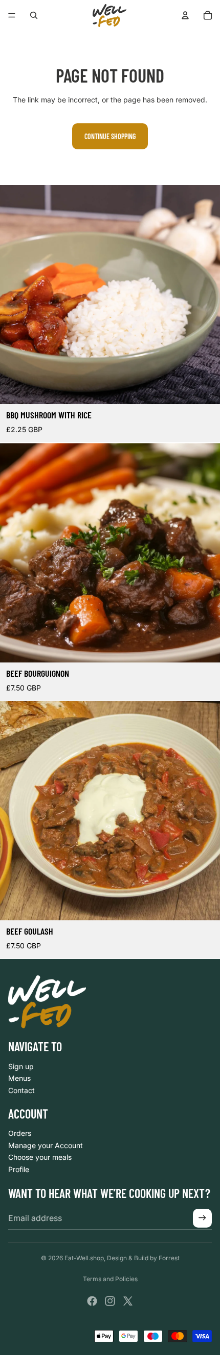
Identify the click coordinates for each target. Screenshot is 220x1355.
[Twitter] (128, 1301)
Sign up (21, 1066)
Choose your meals (40, 1157)
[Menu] (12, 15)
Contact (21, 1090)
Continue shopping (110, 136)
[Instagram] (110, 1301)
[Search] (34, 15)
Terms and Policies (110, 1279)
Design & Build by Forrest (143, 1258)
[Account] (185, 15)
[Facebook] (92, 1301)
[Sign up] (202, 1218)
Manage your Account (45, 1145)
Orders (19, 1133)
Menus (19, 1078)
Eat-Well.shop (84, 1258)
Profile (18, 1169)
